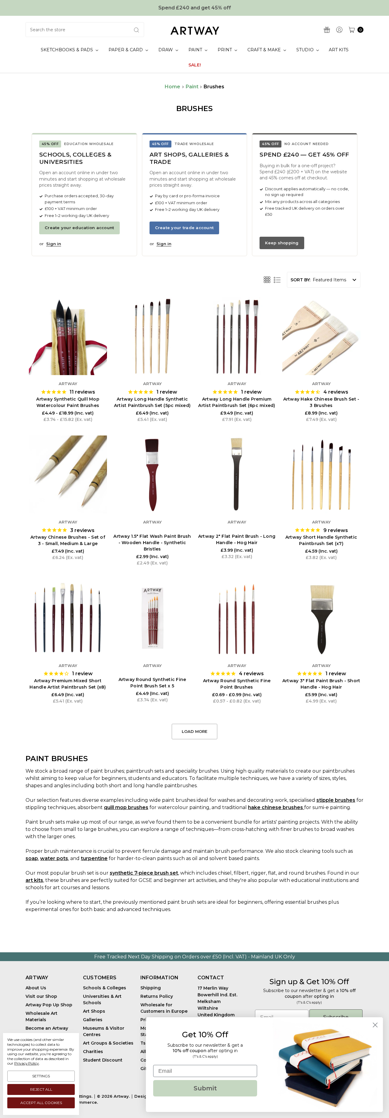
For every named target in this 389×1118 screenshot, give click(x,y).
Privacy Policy (26, 1063)
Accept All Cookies (41, 1102)
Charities (93, 1051)
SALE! (194, 65)
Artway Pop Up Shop (49, 1005)
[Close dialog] (375, 1025)
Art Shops (94, 1011)
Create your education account (79, 227)
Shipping (150, 988)
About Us (36, 988)
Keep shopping (281, 242)
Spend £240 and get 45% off (194, 8)
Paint (195, 50)
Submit (205, 1088)
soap (32, 858)
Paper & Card (126, 50)
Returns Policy (156, 996)
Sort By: (300, 280)
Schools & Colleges (104, 988)
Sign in (53, 243)
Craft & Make (264, 50)
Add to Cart (152, 356)
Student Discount (102, 1060)
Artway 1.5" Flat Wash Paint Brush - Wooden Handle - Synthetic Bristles (152, 543)
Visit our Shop (41, 996)
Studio (305, 50)
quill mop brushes (126, 807)
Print (225, 50)
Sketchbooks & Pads (67, 50)
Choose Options (68, 356)
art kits (34, 880)
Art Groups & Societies (108, 1043)
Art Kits (339, 50)
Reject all (41, 1089)
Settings (41, 1076)
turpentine (94, 858)
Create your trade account (184, 227)
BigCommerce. (82, 1102)
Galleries (92, 1019)
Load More (194, 731)
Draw (166, 50)
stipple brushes (335, 800)
